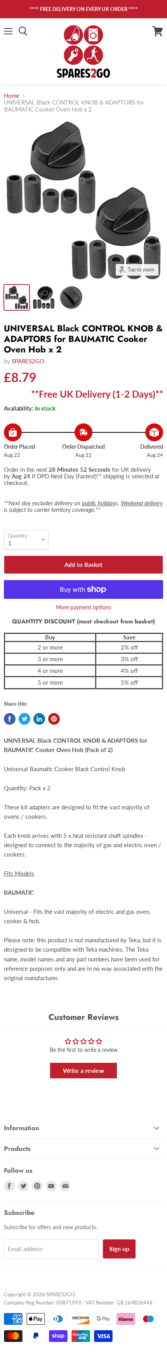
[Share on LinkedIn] (39, 719)
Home (11, 95)
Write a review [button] (83, 1070)
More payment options (83, 607)
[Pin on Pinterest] (54, 719)
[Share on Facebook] (10, 719)
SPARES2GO (28, 361)
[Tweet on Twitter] (24, 719)
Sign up (119, 1248)
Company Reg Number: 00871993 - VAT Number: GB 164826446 (78, 1302)
